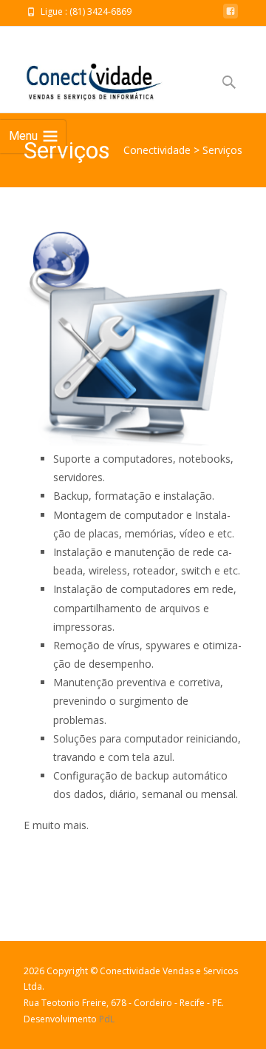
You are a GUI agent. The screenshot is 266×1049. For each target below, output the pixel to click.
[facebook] (230, 15)
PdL (107, 1019)
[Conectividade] (82, 77)
